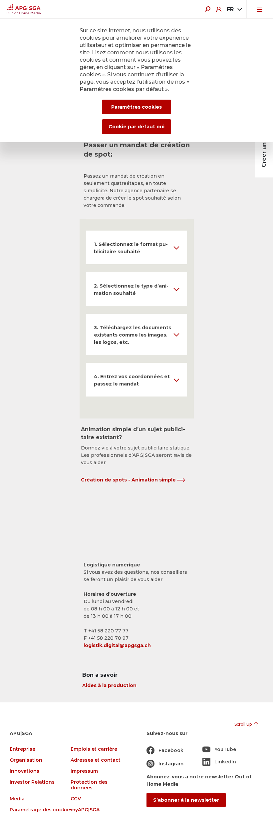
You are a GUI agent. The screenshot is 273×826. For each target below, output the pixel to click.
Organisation (26, 760)
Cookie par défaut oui (136, 127)
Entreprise (22, 749)
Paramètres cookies (136, 107)
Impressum (84, 771)
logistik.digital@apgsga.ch (117, 645)
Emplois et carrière (94, 749)
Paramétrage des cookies (41, 810)
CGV (76, 799)
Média (17, 799)
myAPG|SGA (85, 810)
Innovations (24, 771)
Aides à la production (109, 685)
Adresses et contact (96, 760)
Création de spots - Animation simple (129, 480)
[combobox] (234, 9)
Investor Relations (32, 782)
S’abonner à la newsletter (186, 800)
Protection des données (89, 785)
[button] (136, 247)
